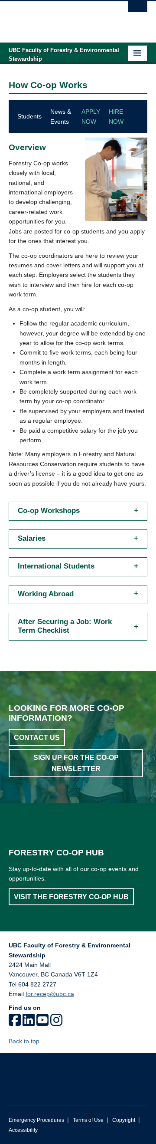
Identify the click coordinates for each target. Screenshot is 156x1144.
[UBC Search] (137, 10)
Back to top (25, 1041)
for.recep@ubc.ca (50, 993)
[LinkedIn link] (29, 1022)
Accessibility (23, 1130)
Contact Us (37, 737)
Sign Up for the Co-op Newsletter (76, 763)
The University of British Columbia (57, 17)
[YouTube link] (42, 1022)
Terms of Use (88, 1120)
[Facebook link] (15, 1022)
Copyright (123, 1120)
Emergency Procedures (36, 1120)
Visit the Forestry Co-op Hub (71, 897)
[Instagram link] (56, 1022)
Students (29, 116)
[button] (78, 508)
